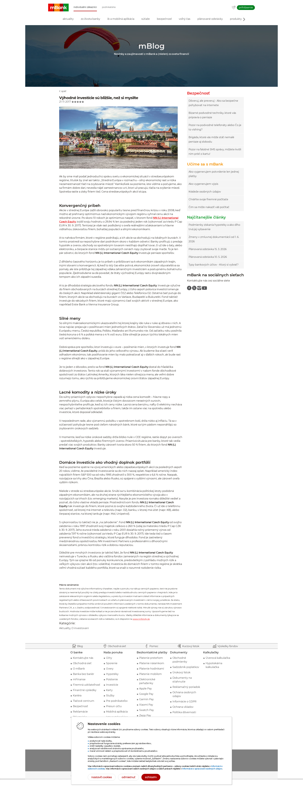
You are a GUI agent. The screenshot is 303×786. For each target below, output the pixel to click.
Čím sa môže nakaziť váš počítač (209, 207)
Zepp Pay (145, 715)
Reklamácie (80, 711)
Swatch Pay (146, 710)
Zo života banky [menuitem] (90, 18)
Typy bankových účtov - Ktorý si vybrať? (213, 264)
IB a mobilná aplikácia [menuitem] (120, 18)
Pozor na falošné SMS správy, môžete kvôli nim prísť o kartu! (215, 151)
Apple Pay (145, 688)
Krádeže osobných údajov (205, 191)
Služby (110, 695)
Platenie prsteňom (151, 657)
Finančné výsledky (84, 690)
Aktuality (64, 628)
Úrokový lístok (181, 672)
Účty (109, 657)
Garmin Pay (146, 699)
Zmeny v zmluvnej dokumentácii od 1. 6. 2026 (214, 239)
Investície (112, 684)
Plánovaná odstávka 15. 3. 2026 (208, 249)
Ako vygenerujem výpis (203, 183)
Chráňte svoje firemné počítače (208, 199)
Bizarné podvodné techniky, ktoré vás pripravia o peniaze (212, 115)
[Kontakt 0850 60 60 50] (234, 8)
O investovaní (80, 628)
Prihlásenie (246, 7)
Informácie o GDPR (184, 701)
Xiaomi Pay (146, 704)
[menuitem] (189, 288)
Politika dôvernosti (184, 712)
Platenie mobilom (150, 674)
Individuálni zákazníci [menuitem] (85, 7)
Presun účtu (114, 706)
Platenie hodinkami (151, 668)
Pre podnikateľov (117, 700)
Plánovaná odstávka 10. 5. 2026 (208, 256)
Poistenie (112, 679)
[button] (58, 8)
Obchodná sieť (82, 663)
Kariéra (77, 695)
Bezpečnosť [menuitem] (164, 18)
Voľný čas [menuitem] (184, 18)
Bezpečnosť (80, 706)
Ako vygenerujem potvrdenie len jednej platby (214, 174)
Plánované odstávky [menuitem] (210, 18)
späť (63, 91)
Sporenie (111, 663)
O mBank (79, 668)
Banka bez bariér (83, 674)
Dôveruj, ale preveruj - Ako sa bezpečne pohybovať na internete (213, 103)
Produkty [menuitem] (236, 18)
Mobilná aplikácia (117, 711)
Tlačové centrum (83, 700)
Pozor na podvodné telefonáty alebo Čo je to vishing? (215, 127)
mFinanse (79, 679)
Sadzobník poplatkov (185, 667)
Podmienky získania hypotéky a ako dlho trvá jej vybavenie (214, 227)
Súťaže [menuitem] (145, 18)
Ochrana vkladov (182, 706)
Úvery (109, 668)
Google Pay (146, 693)
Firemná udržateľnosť (86, 684)
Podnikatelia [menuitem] (109, 7)
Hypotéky (112, 674)
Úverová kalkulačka (218, 657)
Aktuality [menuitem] (68, 18)
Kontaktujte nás (83, 657)
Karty (109, 690)
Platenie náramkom (151, 663)
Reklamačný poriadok (186, 686)
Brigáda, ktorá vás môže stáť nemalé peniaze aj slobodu (211, 139)
